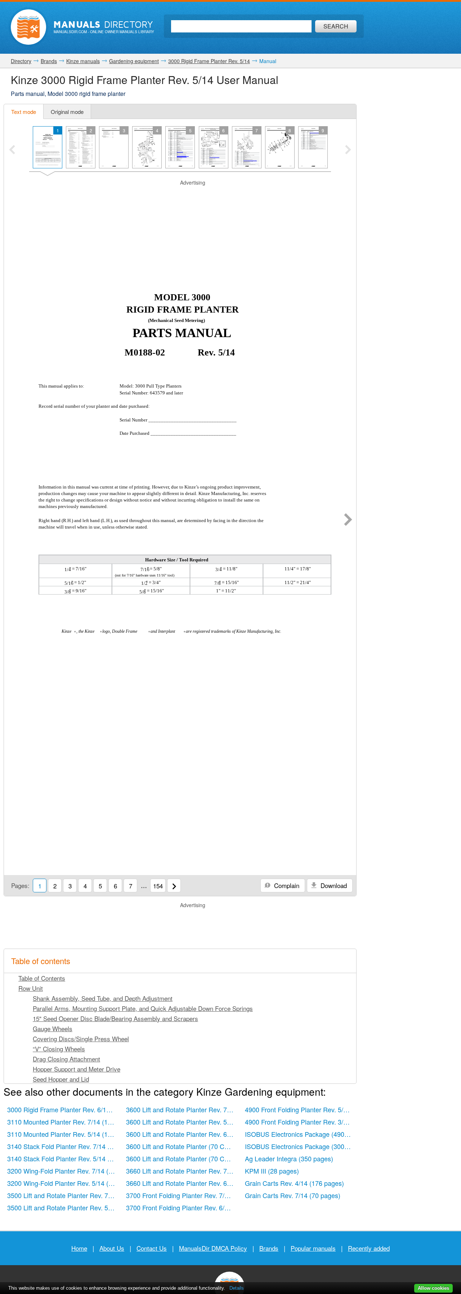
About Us (111, 1248)
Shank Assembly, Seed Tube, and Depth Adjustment (103, 998)
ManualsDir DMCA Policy (213, 1248)
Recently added (369, 1248)
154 (158, 885)
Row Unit (30, 988)
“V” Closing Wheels (59, 1048)
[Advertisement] (180, 195)
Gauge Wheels (52, 1028)
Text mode (23, 111)
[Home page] (28, 27)
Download (333, 885)
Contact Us (151, 1248)
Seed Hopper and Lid (61, 1078)
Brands (268, 1248)
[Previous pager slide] (12, 150)
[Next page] (348, 520)
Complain (285, 885)
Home (79, 1248)
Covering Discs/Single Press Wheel (81, 1038)
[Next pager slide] (348, 150)
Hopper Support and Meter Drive (76, 1068)
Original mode (67, 111)
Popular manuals (313, 1248)
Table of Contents (41, 977)
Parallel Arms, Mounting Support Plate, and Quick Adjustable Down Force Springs (143, 1008)
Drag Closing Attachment (66, 1058)
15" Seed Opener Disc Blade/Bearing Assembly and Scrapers (115, 1018)
